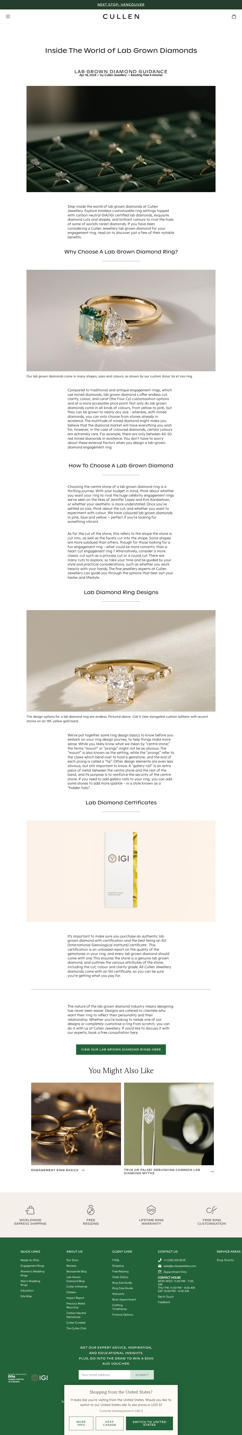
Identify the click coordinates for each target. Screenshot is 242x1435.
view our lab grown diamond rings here (121, 1049)
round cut (139, 555)
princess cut (113, 555)
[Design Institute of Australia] (16, 1381)
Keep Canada (109, 1423)
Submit (142, 1375)
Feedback (164, 1302)
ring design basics (125, 735)
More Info (81, 1423)
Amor (166, 376)
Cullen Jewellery (115, 75)
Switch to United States (149, 1423)
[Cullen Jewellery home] (121, 16)
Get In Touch (166, 1296)
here (134, 1032)
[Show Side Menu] (8, 16)
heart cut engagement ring (90, 551)
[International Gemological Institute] (39, 1378)
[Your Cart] (234, 16)
